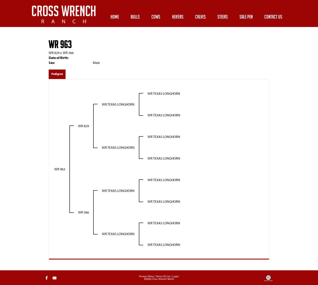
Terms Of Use (163, 276)
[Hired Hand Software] (268, 280)
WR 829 (54, 53)
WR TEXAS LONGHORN (118, 104)
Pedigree (57, 74)
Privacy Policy (146, 276)
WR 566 (68, 53)
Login (175, 276)
